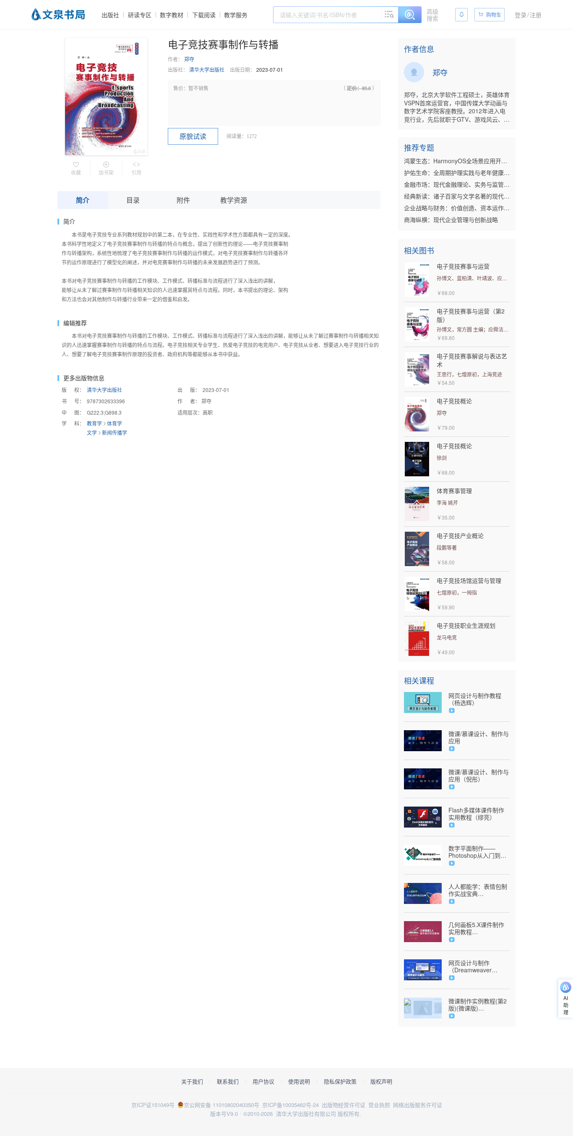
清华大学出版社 (206, 69)
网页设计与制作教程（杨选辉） (474, 699)
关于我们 (192, 1081)
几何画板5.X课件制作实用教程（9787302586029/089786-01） (479, 928)
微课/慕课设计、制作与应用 (478, 737)
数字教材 (171, 14)
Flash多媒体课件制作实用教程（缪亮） (476, 814)
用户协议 (263, 1081)
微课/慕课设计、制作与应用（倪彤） (478, 775)
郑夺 (189, 59)
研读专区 (139, 14)
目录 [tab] (133, 200)
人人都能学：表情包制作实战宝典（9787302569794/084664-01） (479, 890)
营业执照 (379, 1105)
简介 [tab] (82, 200)
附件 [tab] (183, 200)
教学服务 (235, 14)
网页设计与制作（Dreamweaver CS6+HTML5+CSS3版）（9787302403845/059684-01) (479, 966)
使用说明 (299, 1081)
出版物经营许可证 (343, 1105)
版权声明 (381, 1081)
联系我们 (228, 1081)
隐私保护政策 (340, 1081)
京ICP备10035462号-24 (290, 1105)
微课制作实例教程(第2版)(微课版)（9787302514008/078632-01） (479, 1005)
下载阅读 (204, 14)
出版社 (110, 14)
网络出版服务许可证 (417, 1105)
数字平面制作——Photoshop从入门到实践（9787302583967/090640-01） (479, 852)
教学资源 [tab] (233, 200)
